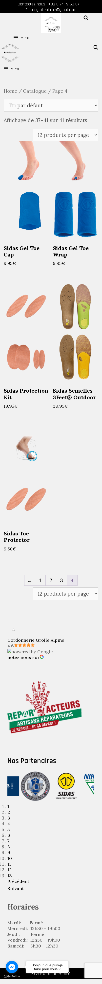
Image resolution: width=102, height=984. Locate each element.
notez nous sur (23, 657)
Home (10, 91)
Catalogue (35, 91)
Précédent (18, 881)
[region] (50, 832)
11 (9, 864)
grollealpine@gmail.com (56, 10)
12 (9, 870)
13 (9, 875)
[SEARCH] (86, 18)
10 (9, 858)
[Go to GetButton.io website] (12, 976)
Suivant (15, 888)
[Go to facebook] (12, 967)
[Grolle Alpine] (51, 23)
